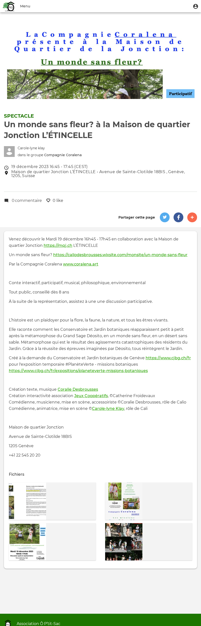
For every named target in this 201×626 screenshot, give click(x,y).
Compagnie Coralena (63, 155)
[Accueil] (9, 6)
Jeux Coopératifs (91, 395)
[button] (195, 6)
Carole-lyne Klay (108, 408)
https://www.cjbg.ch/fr (168, 358)
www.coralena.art (80, 264)
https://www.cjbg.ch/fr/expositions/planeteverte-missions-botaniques (78, 370)
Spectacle (19, 116)
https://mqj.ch (58, 245)
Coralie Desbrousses (78, 389)
